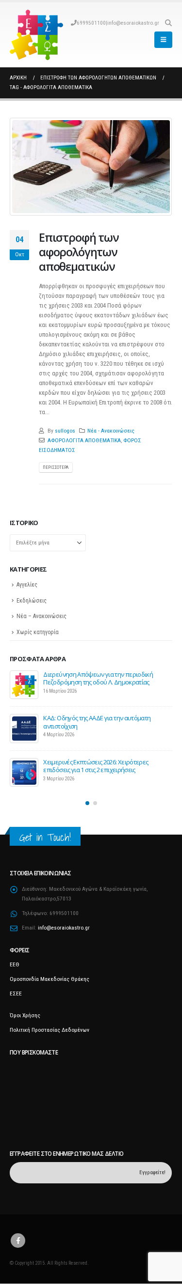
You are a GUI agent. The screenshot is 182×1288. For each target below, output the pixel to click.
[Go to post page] (24, 685)
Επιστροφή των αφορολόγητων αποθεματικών (79, 252)
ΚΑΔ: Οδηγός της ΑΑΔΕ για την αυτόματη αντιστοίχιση (96, 722)
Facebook (18, 1240)
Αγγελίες (27, 584)
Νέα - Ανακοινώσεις (110, 430)
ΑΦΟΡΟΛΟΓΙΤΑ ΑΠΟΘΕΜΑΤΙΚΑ (84, 440)
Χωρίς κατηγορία (38, 632)
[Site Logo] (36, 35)
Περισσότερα (55, 467)
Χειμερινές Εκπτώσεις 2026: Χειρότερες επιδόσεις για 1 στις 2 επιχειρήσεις (95, 766)
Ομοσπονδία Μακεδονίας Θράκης (49, 979)
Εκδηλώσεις (32, 600)
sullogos (65, 430)
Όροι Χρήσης (25, 1015)
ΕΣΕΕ (16, 993)
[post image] (91, 167)
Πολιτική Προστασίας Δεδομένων (49, 1029)
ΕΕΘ (14, 964)
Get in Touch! (45, 837)
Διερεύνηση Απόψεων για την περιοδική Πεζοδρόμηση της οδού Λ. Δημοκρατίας (98, 678)
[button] (168, 23)
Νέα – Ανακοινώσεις (41, 616)
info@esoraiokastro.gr (133, 22)
